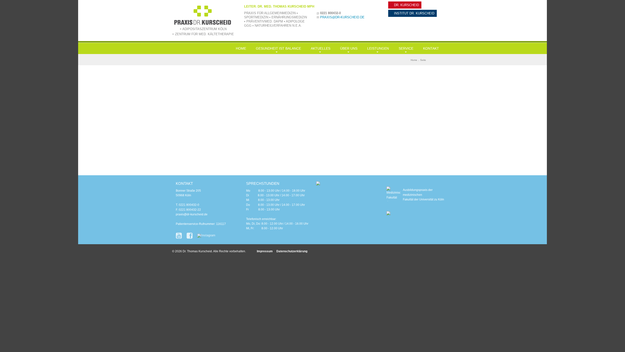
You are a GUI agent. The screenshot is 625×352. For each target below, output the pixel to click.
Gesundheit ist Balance (278, 48)
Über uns (348, 48)
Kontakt (431, 48)
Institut (413, 13)
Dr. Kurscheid (406, 5)
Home (241, 48)
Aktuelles (320, 48)
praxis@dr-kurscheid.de (342, 17)
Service (406, 48)
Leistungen (378, 48)
